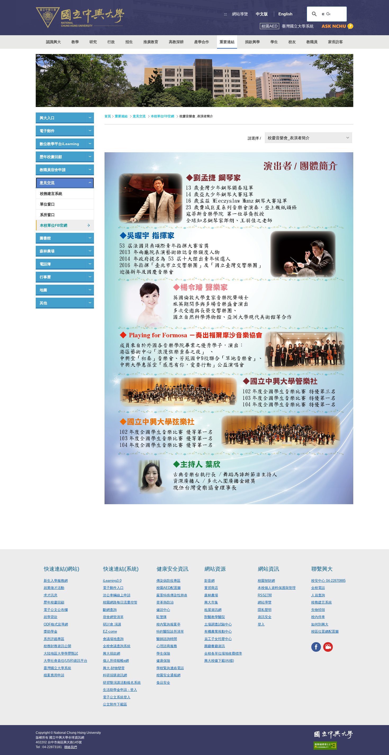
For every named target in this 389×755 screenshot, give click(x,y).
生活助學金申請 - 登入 (120, 690)
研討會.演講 (112, 624)
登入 (261, 624)
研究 (93, 42)
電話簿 (45, 264)
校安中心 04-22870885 (328, 581)
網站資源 (215, 569)
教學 (75, 42)
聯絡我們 (70, 747)
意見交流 (47, 183)
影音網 (209, 581)
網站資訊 (268, 569)
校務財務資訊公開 (57, 646)
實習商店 (211, 588)
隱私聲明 (265, 610)
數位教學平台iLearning (59, 144)
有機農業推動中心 (218, 631)
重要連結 (121, 116)
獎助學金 (50, 631)
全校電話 (318, 588)
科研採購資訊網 (115, 675)
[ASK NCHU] (337, 26)
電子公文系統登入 (116, 697)
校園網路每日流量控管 (120, 602)
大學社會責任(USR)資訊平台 (65, 661)
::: (225, 14)
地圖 (43, 290)
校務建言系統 (51, 193)
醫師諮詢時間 (166, 639)
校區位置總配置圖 (325, 631)
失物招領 (318, 610)
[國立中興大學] (80, 17)
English (285, 14)
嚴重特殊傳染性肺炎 (171, 595)
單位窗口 (47, 204)
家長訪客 (335, 42)
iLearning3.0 (112, 581)
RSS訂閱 (265, 595)
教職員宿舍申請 (53, 170)
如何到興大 (319, 624)
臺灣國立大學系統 (57, 668)
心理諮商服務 (166, 646)
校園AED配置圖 (168, 588)
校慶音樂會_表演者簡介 (289, 138)
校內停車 (318, 617)
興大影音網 (328, 647)
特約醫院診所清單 (170, 631)
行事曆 (45, 277)
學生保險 (163, 653)
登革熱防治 (165, 602)
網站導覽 (240, 14)
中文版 (262, 14)
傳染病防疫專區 (168, 581)
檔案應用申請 (54, 675)
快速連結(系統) (121, 569)
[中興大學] (333, 734)
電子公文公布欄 (56, 610)
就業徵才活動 (54, 588)
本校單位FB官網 (53, 225)
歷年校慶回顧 (51, 157)
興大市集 (211, 602)
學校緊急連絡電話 (170, 668)
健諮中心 (163, 610)
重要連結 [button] (227, 42)
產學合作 (201, 42)
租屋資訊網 (212, 610)
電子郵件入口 (113, 588)
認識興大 (53, 42)
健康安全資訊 (172, 569)
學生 (274, 42)
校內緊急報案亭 (168, 624)
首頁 (108, 116)
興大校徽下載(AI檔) (219, 661)
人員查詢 (318, 595)
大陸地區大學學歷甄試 (61, 653)
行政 (111, 42)
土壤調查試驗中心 (218, 624)
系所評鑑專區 (54, 639)
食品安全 (163, 683)
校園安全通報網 (168, 675)
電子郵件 (47, 131)
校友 (292, 42)
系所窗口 (47, 215)
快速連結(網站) (61, 569)
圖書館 (45, 238)
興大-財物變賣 (114, 668)
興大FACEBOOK (316, 647)
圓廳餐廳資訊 (214, 646)
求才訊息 (50, 595)
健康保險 (163, 661)
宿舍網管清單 (113, 617)
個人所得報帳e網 (116, 661)
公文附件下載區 (115, 704)
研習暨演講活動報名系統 (122, 683)
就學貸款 (50, 617)
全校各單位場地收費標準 (223, 653)
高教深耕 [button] (176, 42)
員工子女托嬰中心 (218, 639)
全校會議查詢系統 (116, 646)
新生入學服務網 (56, 581)
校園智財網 (266, 581)
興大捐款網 (111, 653)
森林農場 (47, 251)
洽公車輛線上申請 (116, 595)
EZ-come (110, 631)
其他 (43, 303)
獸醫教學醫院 (214, 617)
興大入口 (47, 118)
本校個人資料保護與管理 (277, 588)
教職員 (312, 42)
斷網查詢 (110, 610)
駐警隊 (161, 617)
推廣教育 (150, 42)
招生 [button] (129, 42)
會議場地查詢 (113, 639)
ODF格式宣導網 (56, 624)
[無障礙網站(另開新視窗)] (333, 745)
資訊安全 (265, 617)
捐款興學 (252, 42)
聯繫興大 (322, 569)
